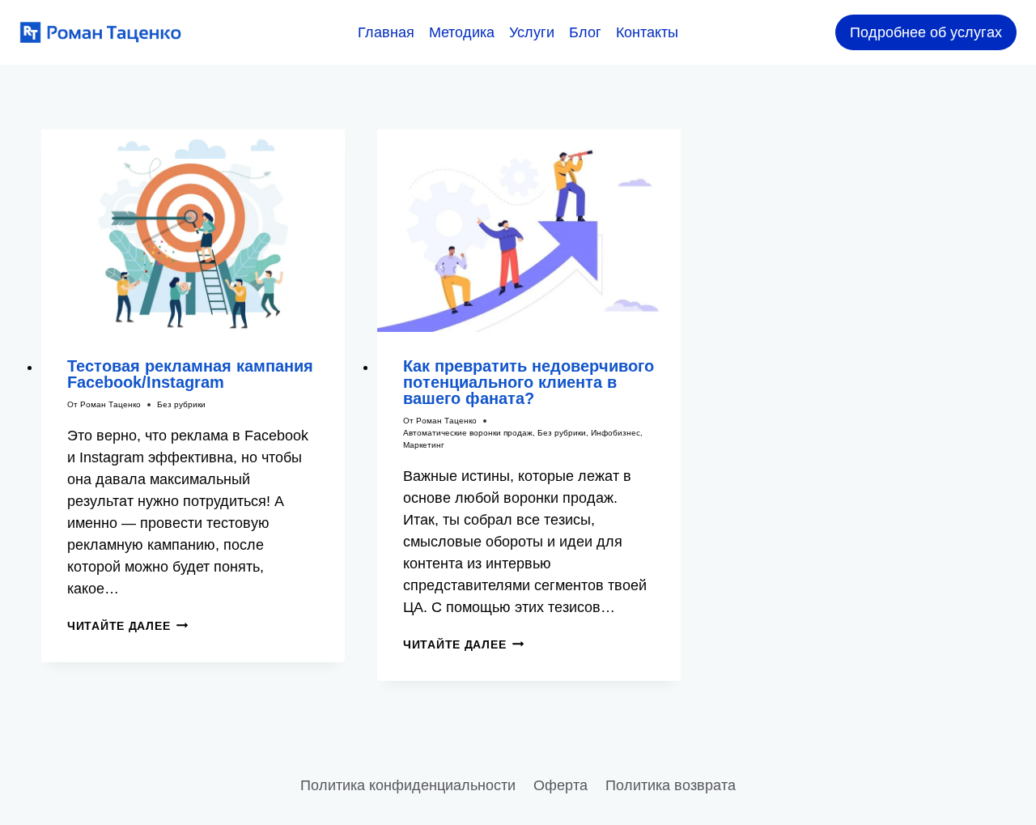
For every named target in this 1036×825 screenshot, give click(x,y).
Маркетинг (423, 444)
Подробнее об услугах (926, 32)
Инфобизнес (615, 432)
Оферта (560, 785)
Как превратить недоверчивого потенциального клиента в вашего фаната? (528, 382)
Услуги (531, 32)
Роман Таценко (110, 404)
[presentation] (193, 231)
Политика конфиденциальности (408, 785)
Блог (585, 32)
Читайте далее (127, 625)
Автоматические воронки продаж (468, 432)
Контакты (647, 32)
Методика (462, 32)
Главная (386, 32)
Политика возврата (670, 785)
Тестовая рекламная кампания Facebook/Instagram (190, 374)
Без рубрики (181, 404)
